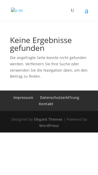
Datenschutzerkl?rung (59, 97)
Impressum (23, 97)
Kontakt (46, 103)
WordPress (49, 125)
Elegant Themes (48, 119)
